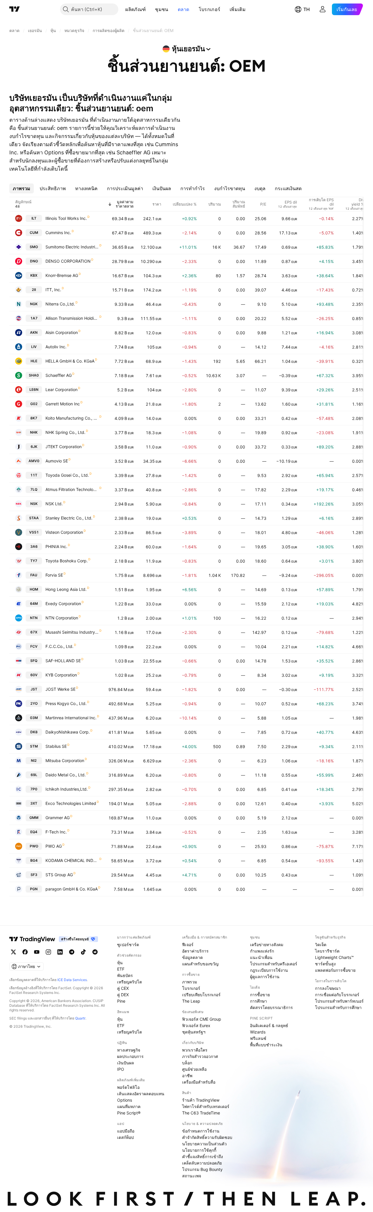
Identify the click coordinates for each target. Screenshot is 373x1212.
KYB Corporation (61, 674)
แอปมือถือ (125, 1130)
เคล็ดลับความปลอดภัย (202, 1162)
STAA (34, 518)
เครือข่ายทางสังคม (266, 944)
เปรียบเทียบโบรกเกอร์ (201, 994)
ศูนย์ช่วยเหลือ (194, 1069)
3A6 (34, 546)
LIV (34, 346)
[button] (150, 9)
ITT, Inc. (53, 289)
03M (34, 717)
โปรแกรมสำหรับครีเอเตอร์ (273, 963)
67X (33, 632)
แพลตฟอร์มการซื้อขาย (335, 970)
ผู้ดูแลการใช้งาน (264, 976)
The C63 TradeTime (201, 1112)
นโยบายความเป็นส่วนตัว (204, 1143)
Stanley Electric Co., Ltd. (68, 517)
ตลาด (183, 9)
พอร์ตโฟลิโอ (128, 1087)
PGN (34, 889)
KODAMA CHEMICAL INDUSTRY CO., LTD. (72, 860)
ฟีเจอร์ (187, 944)
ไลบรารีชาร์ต (327, 950)
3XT (33, 803)
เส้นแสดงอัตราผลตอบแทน (140, 1093)
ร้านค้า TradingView (200, 1100)
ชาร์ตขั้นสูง (325, 963)
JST (34, 689)
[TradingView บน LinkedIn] (60, 952)
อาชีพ (187, 1075)
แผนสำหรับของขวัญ (200, 963)
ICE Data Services (72, 980)
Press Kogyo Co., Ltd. (66, 703)
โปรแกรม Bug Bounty (202, 1169)
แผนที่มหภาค (128, 1106)
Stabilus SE (56, 746)
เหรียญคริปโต (129, 981)
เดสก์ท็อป (125, 1137)
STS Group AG (59, 874)
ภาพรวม (189, 981)
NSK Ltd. (54, 503)
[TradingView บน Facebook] (25, 952)
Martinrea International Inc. (70, 717)
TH (306, 9)
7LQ (33, 489)
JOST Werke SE (60, 689)
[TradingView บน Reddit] (95, 952)
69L (34, 775)
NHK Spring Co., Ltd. (65, 432)
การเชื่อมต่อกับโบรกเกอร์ (337, 994)
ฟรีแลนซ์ (258, 1038)
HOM (34, 589)
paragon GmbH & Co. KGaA (71, 888)
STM (34, 746)
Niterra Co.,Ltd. (60, 303)
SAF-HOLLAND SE (63, 660)
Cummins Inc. (58, 232)
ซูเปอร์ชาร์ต (128, 944)
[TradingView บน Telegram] (72, 952)
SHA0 (34, 375)
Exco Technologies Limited (70, 803)
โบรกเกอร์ (209, 9)
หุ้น (120, 962)
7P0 (33, 789)
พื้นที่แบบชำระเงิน (266, 1044)
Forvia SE (54, 575)
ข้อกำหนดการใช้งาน (200, 1130)
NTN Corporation (61, 617)
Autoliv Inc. (55, 346)
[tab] (21, 188)
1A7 (34, 318)
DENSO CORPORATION (68, 261)
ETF (120, 969)
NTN (34, 618)
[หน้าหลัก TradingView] (14, 9)
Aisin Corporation (61, 332)
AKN (34, 332)
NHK (34, 432)
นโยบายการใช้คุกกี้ (199, 1150)
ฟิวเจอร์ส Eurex (196, 1025)
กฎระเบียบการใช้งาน (269, 970)
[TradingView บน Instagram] (48, 952)
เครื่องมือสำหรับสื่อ (198, 1082)
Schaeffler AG (58, 375)
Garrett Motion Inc (62, 403)
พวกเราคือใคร (194, 1049)
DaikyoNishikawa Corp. (67, 731)
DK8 (34, 732)
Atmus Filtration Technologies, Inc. (72, 489)
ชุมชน (161, 9)
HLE (34, 361)
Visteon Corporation (64, 532)
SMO (34, 247)
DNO (34, 261)
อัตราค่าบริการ (195, 950)
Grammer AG (57, 817)
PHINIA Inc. (56, 546)
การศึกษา (258, 1001)
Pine (121, 1001)
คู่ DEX (123, 994)
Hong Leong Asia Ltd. (66, 589)
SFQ (33, 660)
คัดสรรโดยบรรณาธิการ (271, 1007)
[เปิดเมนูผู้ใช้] (322, 9)
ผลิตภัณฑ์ (135, 9)
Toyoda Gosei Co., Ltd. (67, 475)
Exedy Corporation (63, 603)
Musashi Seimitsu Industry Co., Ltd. (72, 632)
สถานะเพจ (191, 1175)
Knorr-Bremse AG (61, 275)
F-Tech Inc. (56, 831)
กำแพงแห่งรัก (262, 950)
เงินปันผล (125, 1062)
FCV (34, 646)
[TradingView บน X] (13, 952)
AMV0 (34, 461)
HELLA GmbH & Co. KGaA (69, 360)
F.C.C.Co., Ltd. (59, 646)
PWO (34, 846)
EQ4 (33, 832)
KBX (33, 275)
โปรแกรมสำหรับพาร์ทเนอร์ (339, 1001)
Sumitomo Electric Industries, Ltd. (72, 246)
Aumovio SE (56, 460)
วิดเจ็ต (320, 944)
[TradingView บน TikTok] (83, 952)
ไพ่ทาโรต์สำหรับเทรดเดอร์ (205, 1106)
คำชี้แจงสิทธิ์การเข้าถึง (202, 1156)
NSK (34, 503)
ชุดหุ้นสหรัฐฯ (193, 1031)
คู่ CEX (123, 988)
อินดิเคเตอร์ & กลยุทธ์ (269, 1025)
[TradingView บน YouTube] (37, 952)
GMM (33, 817)
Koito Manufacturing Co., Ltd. (72, 418)
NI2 (34, 760)
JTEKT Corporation (63, 446)
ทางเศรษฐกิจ (128, 1049)
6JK (34, 446)
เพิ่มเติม (238, 9)
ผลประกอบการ (130, 1056)
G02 (34, 404)
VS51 (34, 532)
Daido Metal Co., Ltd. (65, 774)
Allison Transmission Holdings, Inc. (72, 318)
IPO (120, 1069)
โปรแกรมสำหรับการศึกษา (338, 1007)
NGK (34, 304)
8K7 (33, 418)
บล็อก (187, 1062)
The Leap (191, 1001)
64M (34, 603)
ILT (33, 218)
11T (33, 475)
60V (34, 675)
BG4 (34, 860)
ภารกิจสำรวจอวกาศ (200, 1056)
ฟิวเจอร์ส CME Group (201, 1019)
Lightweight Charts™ (334, 957)
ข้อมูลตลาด (192, 957)
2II (34, 289)
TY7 (33, 561)
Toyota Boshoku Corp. (66, 560)
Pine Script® (128, 1112)
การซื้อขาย (260, 994)
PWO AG (53, 846)
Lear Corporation (61, 389)
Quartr (80, 1018)
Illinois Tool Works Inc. (66, 218)
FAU (33, 575)
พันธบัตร (125, 975)
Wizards (257, 1031)
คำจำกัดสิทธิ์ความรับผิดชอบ (207, 1137)
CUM (34, 232)
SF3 (34, 874)
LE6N (33, 389)
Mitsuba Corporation (64, 760)
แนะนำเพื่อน (261, 957)
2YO (34, 703)
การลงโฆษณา (328, 988)
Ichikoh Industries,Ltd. (66, 789)
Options (124, 1100)
